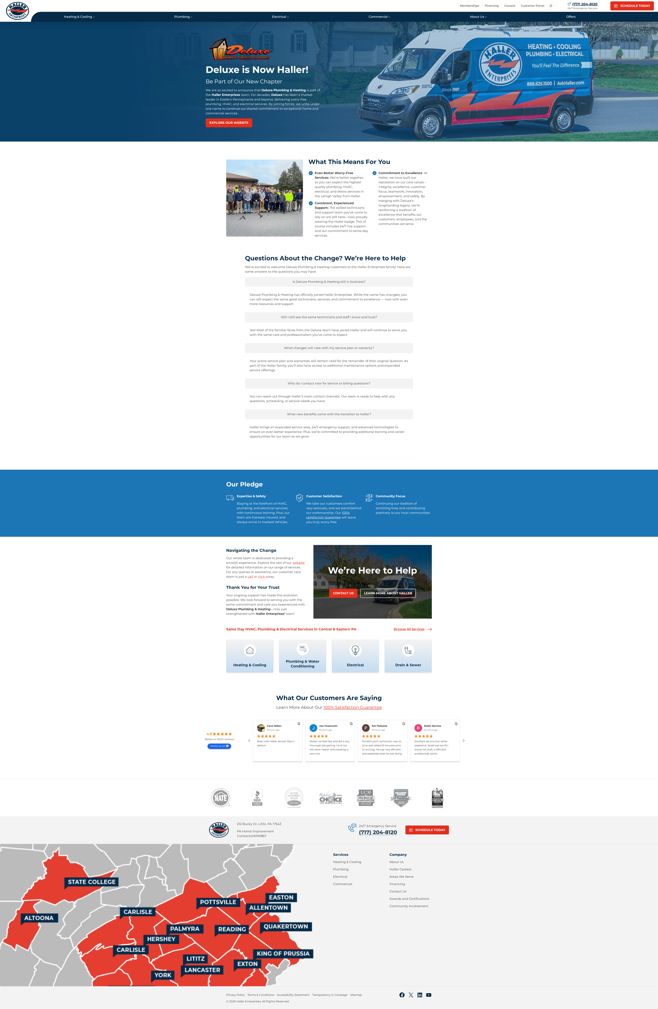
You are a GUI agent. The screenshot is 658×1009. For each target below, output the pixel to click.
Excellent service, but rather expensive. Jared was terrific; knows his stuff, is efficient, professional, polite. (431, 747)
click (261, 577)
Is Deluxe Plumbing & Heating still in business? (329, 282)
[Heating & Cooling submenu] (94, 17)
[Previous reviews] (249, 740)
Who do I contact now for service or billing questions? (329, 383)
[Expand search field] (551, 6)
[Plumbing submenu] (191, 17)
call (250, 577)
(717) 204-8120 (378, 832)
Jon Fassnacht (328, 726)
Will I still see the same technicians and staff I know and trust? (329, 317)
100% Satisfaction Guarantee (353, 707)
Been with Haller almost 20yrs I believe (276, 743)
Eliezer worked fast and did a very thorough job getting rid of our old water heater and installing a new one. (330, 747)
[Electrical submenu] (288, 17)
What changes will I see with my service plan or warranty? (329, 348)
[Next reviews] (463, 740)
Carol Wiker (274, 726)
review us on (217, 745)
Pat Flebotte (379, 726)
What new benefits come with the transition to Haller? (329, 414)
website (299, 563)
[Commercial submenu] (389, 17)
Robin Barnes (432, 726)
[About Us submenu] (486, 17)
